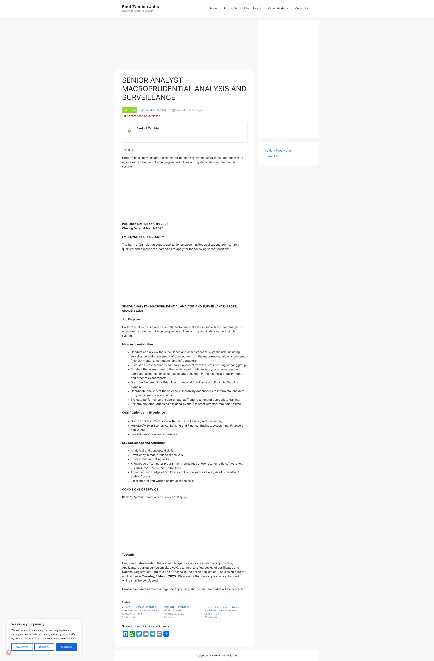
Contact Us (302, 8)
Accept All (66, 646)
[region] (44, 636)
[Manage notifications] (9, 652)
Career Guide (276, 8)
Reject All (44, 646)
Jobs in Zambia (252, 8)
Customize (22, 646)
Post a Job (230, 8)
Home (213, 8)
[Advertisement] (184, 44)
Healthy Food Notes (278, 150)
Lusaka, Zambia (155, 110)
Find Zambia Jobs (140, 6)
